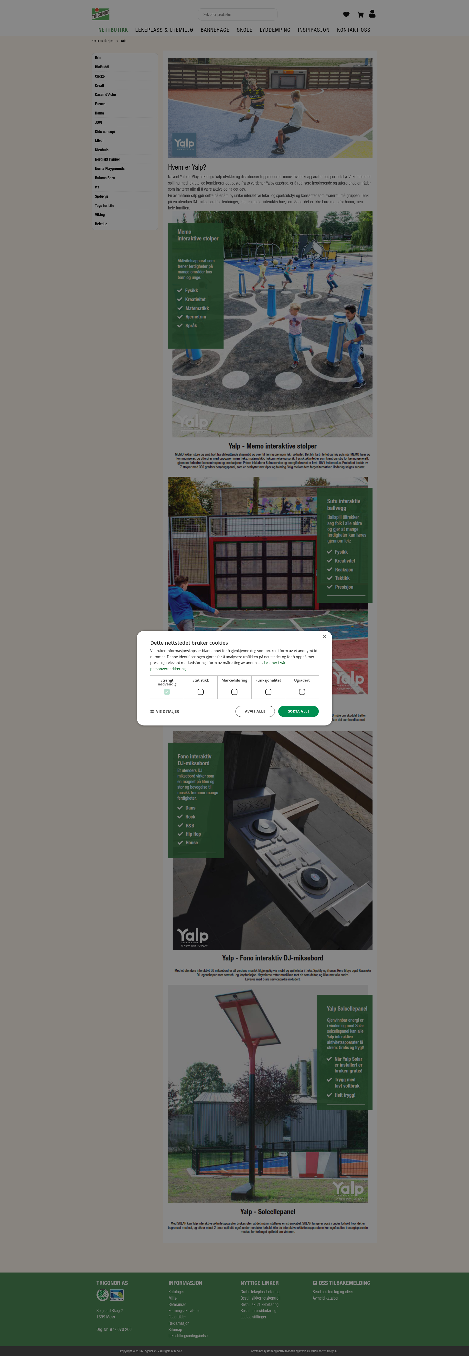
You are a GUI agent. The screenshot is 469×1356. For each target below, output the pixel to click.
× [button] (324, 636)
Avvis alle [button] (255, 711)
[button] (164, 711)
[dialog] (234, 678)
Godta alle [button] (298, 711)
